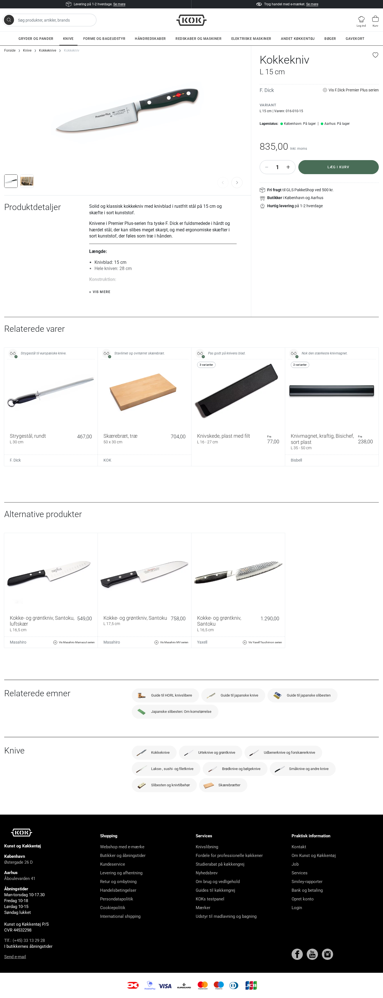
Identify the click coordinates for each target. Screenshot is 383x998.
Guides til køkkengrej (215, 890)
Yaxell (202, 642)
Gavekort (355, 39)
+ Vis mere (99, 292)
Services (300, 872)
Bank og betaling (307, 890)
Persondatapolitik (116, 899)
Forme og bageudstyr (104, 39)
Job (295, 864)
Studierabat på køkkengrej (220, 864)
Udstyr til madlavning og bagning (226, 916)
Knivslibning (207, 846)
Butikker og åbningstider (123, 855)
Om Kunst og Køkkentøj (314, 855)
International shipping (120, 916)
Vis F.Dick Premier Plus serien (354, 90)
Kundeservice (112, 864)
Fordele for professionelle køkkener (229, 855)
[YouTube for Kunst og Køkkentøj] (313, 953)
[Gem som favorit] (376, 55)
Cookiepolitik (112, 907)
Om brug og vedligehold (218, 881)
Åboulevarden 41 (19, 878)
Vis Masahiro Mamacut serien (77, 642)
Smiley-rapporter (307, 881)
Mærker (203, 907)
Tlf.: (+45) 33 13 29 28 (24, 940)
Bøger (330, 39)
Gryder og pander (36, 39)
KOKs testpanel (210, 899)
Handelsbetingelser (118, 890)
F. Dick (267, 90)
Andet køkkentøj (298, 39)
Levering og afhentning (121, 872)
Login (297, 907)
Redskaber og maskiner (199, 39)
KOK (107, 460)
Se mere (119, 4)
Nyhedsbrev (207, 872)
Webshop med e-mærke (122, 846)
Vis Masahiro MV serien (174, 642)
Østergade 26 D (18, 862)
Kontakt (299, 846)
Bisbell (296, 460)
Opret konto (303, 899)
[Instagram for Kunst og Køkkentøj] (327, 953)
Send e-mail (15, 956)
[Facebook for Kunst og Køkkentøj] (298, 953)
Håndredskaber (150, 39)
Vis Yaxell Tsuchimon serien (265, 642)
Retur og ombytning (118, 881)
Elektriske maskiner (251, 39)
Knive (68, 39)
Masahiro (18, 642)
